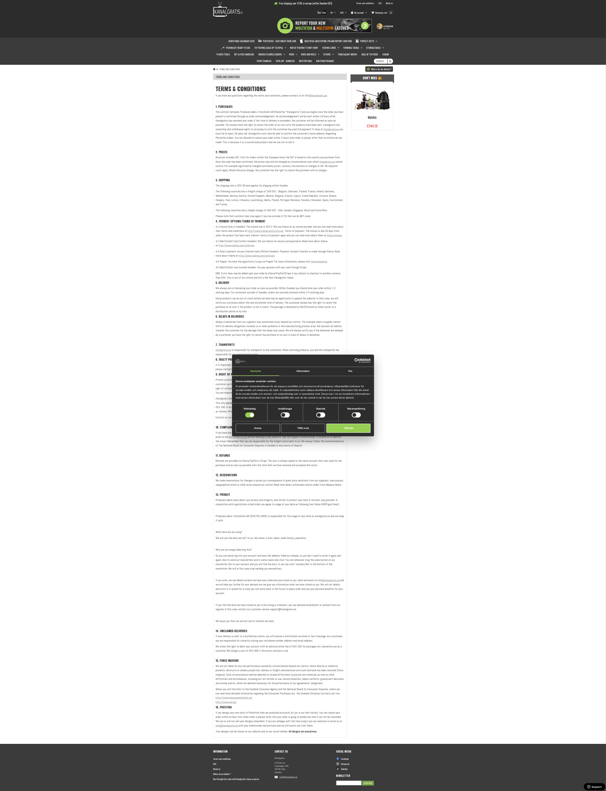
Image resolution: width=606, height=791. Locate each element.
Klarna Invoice (334, 235)
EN (331, 12)
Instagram (345, 763)
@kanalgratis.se (318, 95)
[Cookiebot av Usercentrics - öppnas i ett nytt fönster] (357, 360)
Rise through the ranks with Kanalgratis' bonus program (236, 779)
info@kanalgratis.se (227, 725)
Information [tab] (303, 371)
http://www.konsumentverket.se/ (234, 697)
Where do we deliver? (380, 69)
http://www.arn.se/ (226, 702)
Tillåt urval (303, 428)
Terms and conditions (222, 758)
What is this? (386, 28)
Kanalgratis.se (331, 129)
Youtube (344, 769)
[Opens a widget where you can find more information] (594, 787)
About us (216, 769)
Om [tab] (350, 371)
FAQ (214, 763)
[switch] (285, 415)
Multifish (372, 117)
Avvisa (257, 428)
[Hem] (214, 69)
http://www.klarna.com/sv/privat (266, 231)
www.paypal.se (319, 261)
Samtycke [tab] (255, 371)
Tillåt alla (348, 428)
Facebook (345, 758)
